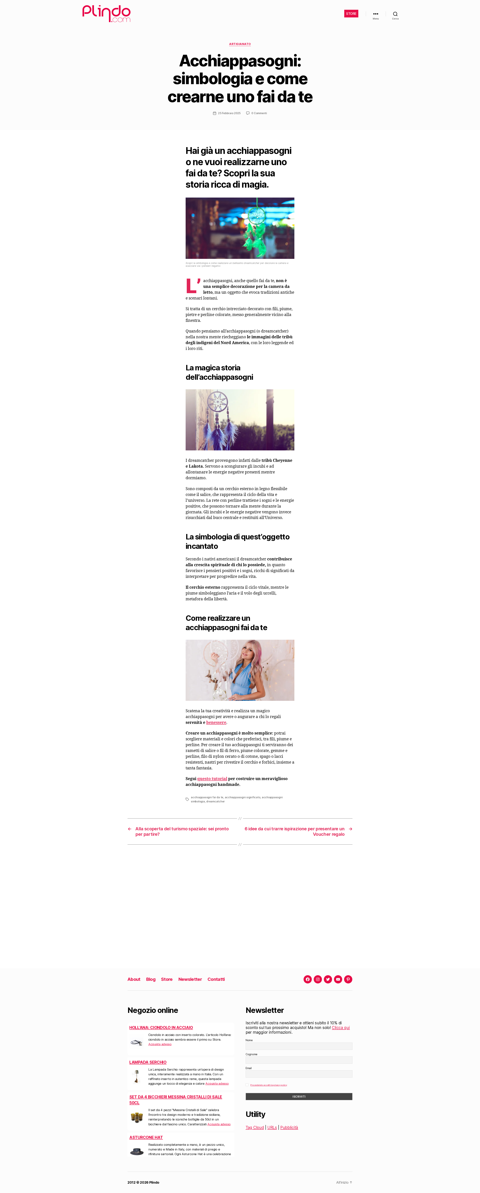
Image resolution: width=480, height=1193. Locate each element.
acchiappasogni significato (242, 797)
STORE (351, 14)
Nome (249, 1040)
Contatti (216, 979)
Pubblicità (289, 1127)
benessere (216, 722)
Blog (150, 979)
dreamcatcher (215, 801)
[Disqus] (240, 906)
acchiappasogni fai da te (207, 797)
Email (249, 1068)
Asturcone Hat (146, 1102)
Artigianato (240, 44)
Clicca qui (341, 1027)
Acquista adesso (217, 1049)
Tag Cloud (255, 1127)
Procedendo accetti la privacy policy (268, 1085)
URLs (272, 1127)
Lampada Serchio (147, 1027)
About (134, 979)
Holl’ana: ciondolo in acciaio (161, 1137)
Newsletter (190, 979)
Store (167, 979)
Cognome (251, 1054)
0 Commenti (259, 113)
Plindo (154, 1182)
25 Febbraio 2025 (229, 113)
